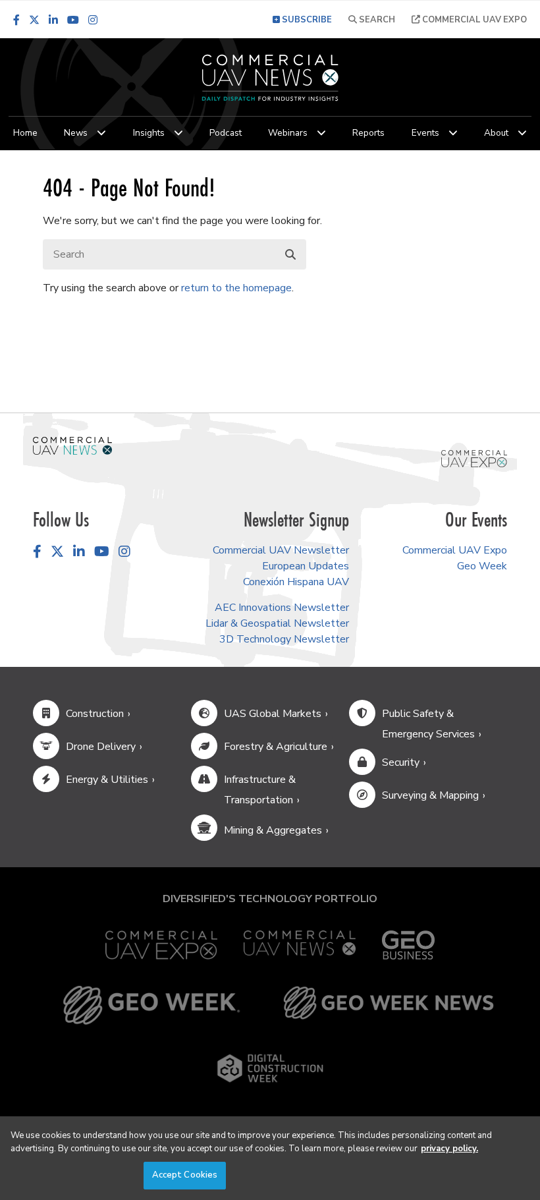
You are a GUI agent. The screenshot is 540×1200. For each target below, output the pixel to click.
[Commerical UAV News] (72, 445)
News (76, 133)
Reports (368, 133)
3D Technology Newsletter (284, 639)
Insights (149, 133)
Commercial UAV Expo (473, 20)
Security (400, 762)
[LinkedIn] (53, 19)
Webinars (288, 133)
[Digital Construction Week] (270, 1068)
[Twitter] (34, 19)
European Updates (305, 566)
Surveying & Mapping (430, 795)
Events (425, 133)
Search (376, 20)
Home (25, 133)
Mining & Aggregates (273, 830)
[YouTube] (73, 19)
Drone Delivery (101, 746)
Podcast (225, 133)
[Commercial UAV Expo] (474, 458)
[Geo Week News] (388, 1005)
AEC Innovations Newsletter (282, 607)
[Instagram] (92, 19)
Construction (95, 713)
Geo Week (482, 566)
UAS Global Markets (272, 713)
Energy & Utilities (107, 779)
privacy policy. (449, 1149)
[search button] (290, 255)
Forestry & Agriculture (275, 746)
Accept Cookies (185, 1175)
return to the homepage (236, 288)
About (496, 133)
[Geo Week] (151, 1005)
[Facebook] (16, 19)
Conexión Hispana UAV (296, 582)
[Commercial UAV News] (300, 944)
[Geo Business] (408, 944)
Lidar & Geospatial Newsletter (277, 623)
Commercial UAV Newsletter (281, 550)
